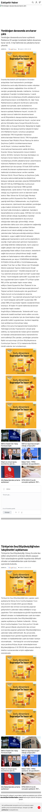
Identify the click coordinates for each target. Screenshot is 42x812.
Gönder (7, 512)
